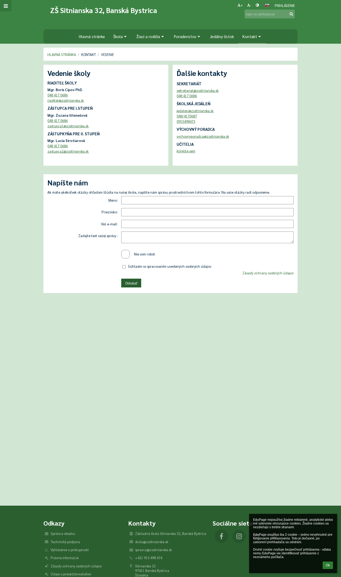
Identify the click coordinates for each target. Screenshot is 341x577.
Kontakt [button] (249, 36)
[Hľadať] (291, 14)
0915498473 (186, 121)
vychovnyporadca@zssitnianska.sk (203, 136)
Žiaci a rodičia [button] (148, 36)
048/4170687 (187, 116)
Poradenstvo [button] (185, 36)
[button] (257, 5)
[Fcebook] (221, 536)
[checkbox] (125, 254)
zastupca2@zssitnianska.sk (68, 151)
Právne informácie (65, 557)
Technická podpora (65, 541)
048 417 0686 (57, 95)
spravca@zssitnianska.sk (153, 549)
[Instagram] (239, 536)
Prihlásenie (285, 5)
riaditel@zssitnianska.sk (65, 100)
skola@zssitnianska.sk (151, 541)
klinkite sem (186, 151)
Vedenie (107, 54)
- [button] (250, 5)
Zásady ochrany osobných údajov (268, 273)
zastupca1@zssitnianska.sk (68, 126)
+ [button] (242, 5)
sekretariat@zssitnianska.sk (198, 90)
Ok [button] (328, 565)
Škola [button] (118, 36)
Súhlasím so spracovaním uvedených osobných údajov (169, 266)
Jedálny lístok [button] (222, 36)
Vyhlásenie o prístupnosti (70, 549)
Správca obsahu (63, 533)
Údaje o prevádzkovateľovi (71, 574)
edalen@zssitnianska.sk (195, 110)
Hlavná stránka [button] (92, 36)
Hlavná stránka (61, 54)
